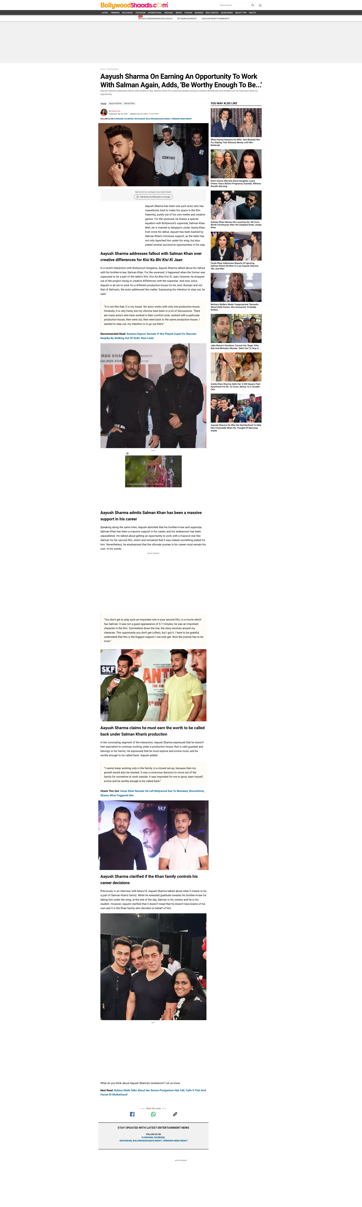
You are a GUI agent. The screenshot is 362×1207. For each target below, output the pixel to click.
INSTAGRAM (139, 119)
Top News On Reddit (187, 18)
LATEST (105, 13)
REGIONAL (168, 13)
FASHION (188, 13)
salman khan (129, 103)
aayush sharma (115, 103)
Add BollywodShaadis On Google (155, 18)
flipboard (147, 1137)
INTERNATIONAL (155, 13)
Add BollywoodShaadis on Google (155, 197)
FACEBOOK (128, 119)
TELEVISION (140, 13)
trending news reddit (175, 1140)
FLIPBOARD (118, 119)
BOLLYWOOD (127, 13)
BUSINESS (199, 13)
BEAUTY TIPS (240, 13)
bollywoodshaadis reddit (147, 1140)
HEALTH (252, 13)
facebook (159, 1137)
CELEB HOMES (227, 13)
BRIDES (179, 13)
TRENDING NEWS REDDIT (181, 119)
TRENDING (115, 13)
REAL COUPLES (212, 13)
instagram (125, 1140)
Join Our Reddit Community (215, 18)
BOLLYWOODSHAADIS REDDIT (158, 119)
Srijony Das (115, 111)
